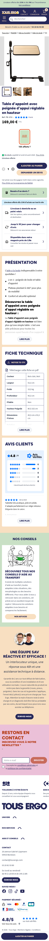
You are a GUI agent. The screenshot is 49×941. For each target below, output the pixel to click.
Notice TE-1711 (18, 362)
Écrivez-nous (24, 716)
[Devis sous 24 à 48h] (43, 192)
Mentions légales (24, 930)
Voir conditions (24, 5)
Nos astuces (20, 616)
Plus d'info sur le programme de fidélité (17, 183)
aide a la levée (14, 270)
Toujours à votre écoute (15, 790)
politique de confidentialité (19, 768)
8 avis (31, 117)
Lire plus (24, 339)
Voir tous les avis (9, 923)
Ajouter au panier (32, 165)
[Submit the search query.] (11, 19)
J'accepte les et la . (22, 767)
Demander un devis (32, 172)
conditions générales (26, 765)
